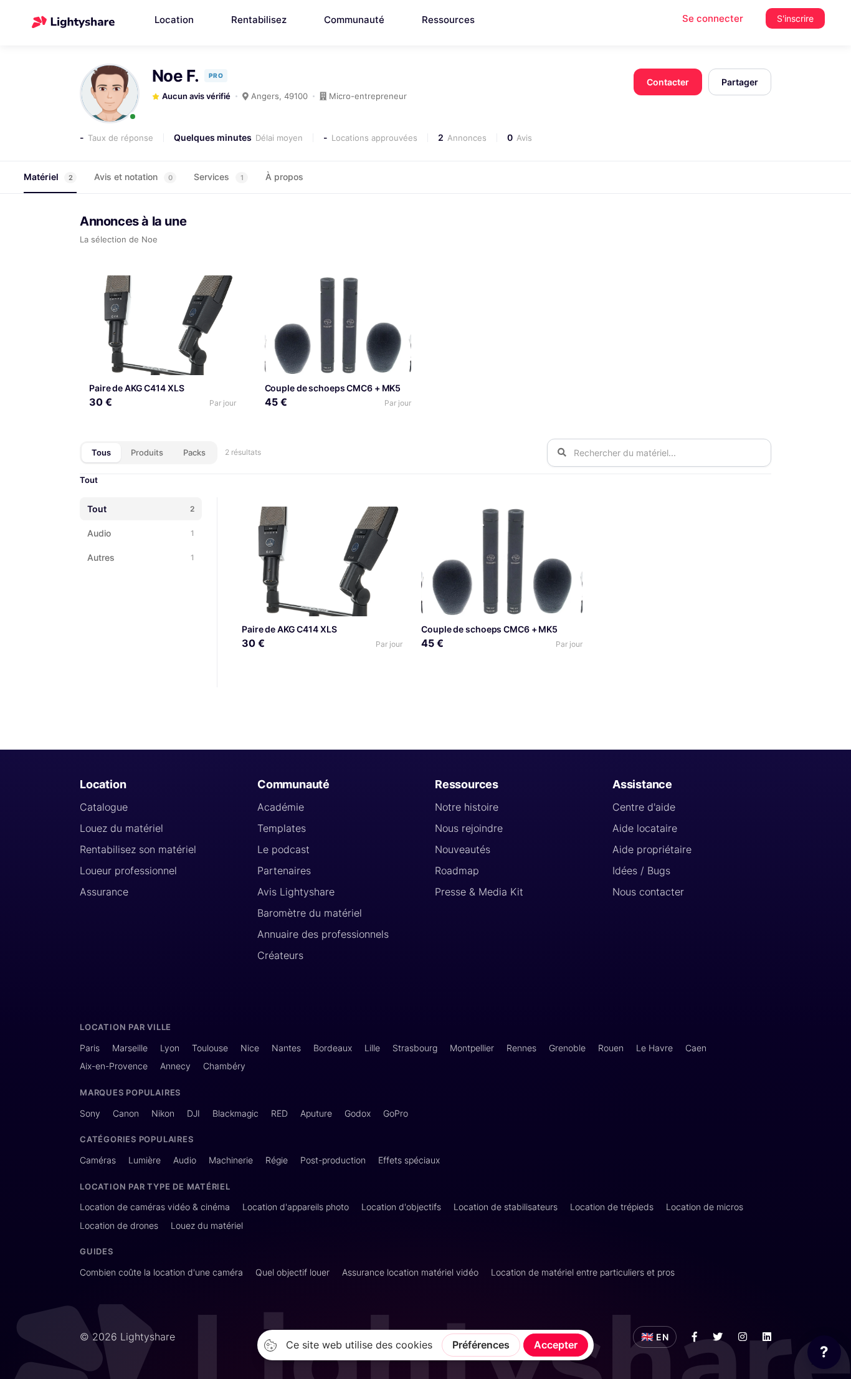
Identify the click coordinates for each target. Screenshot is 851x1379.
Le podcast (283, 849)
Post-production (333, 1160)
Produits (147, 452)
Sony (90, 1113)
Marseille (130, 1048)
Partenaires (284, 870)
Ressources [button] (448, 20)
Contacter (668, 82)
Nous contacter (648, 891)
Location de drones (119, 1225)
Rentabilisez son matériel (138, 849)
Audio (184, 1160)
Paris (90, 1048)
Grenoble (567, 1048)
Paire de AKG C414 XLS (136, 388)
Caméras (98, 1160)
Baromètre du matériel (309, 913)
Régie (276, 1160)
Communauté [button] (354, 20)
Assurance (104, 891)
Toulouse (210, 1048)
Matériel (48, 176)
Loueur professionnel (128, 870)
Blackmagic (235, 1113)
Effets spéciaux (409, 1160)
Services (219, 176)
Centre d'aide (643, 807)
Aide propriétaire (652, 849)
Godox (358, 1113)
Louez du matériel (121, 828)
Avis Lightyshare (296, 891)
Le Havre (654, 1048)
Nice (249, 1048)
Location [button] (174, 20)
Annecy (175, 1066)
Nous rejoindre (469, 828)
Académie (280, 807)
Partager (739, 82)
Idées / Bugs (641, 870)
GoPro (395, 1113)
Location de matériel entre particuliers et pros (583, 1272)
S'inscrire (795, 18)
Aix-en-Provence (114, 1066)
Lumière (144, 1160)
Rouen (611, 1048)
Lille (372, 1048)
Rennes (521, 1048)
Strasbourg (414, 1048)
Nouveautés (462, 849)
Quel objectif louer (292, 1272)
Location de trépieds (612, 1206)
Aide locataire (644, 828)
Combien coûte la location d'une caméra (161, 1272)
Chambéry (224, 1066)
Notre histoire (466, 807)
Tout (89, 480)
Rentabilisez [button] (259, 20)
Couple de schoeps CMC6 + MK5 (333, 388)
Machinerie (231, 1160)
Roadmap (457, 870)
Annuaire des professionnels (323, 934)
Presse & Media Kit (479, 891)
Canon (126, 1113)
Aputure (316, 1113)
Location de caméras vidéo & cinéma (155, 1206)
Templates (281, 828)
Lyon (169, 1048)
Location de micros (704, 1206)
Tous (101, 452)
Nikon (162, 1113)
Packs (194, 452)
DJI (193, 1113)
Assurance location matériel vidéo (410, 1272)
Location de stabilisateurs (506, 1206)
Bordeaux (332, 1048)
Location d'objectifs (401, 1206)
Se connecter (712, 18)
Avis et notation (133, 176)
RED (279, 1113)
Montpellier (472, 1048)
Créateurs (280, 955)
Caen (695, 1048)
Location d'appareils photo (295, 1206)
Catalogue (104, 807)
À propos (284, 176)
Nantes (286, 1048)
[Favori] (221, 289)
